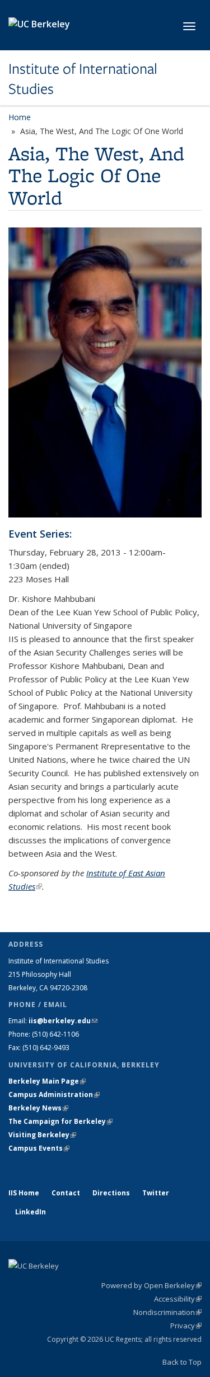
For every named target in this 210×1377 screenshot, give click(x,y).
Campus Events (38, 1148)
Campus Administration (54, 1094)
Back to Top (182, 1362)
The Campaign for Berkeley (60, 1121)
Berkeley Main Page (47, 1081)
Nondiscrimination (167, 1312)
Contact (66, 1193)
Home (19, 117)
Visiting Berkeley (42, 1134)
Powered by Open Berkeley (151, 1285)
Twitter (155, 1193)
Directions (111, 1193)
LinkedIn (30, 1212)
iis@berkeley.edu (63, 1020)
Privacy (186, 1326)
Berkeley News (38, 1108)
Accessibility (178, 1299)
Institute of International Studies (82, 79)
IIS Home (23, 1193)
